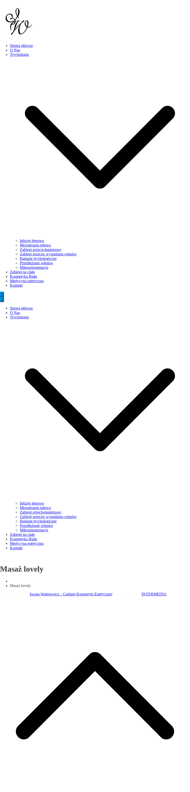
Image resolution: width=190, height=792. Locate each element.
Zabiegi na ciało (22, 272)
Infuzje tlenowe (32, 241)
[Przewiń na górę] (95, 790)
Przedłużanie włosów (36, 263)
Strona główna (21, 45)
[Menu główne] (2, 294)
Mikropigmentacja (34, 267)
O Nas (15, 50)
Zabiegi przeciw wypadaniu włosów (48, 254)
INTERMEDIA (154, 594)
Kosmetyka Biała (23, 276)
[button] (100, 236)
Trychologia (19, 317)
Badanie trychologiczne (38, 258)
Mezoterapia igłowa (35, 245)
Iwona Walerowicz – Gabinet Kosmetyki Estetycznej (71, 594)
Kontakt (16, 285)
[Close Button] (2, 299)
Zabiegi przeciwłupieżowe (40, 249)
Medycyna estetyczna (27, 281)
